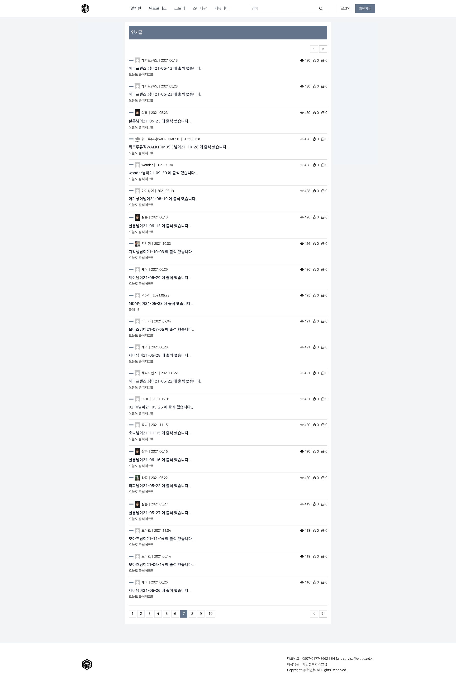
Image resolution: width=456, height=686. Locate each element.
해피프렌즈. (150, 60)
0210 (145, 399)
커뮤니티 (221, 8)
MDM (145, 295)
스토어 (179, 8)
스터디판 (200, 8)
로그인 (345, 8)
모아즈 (146, 321)
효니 (145, 425)
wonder (147, 165)
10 (210, 614)
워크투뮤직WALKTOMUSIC (161, 139)
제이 (145, 269)
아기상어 (148, 191)
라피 (145, 478)
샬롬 (145, 112)
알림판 (136, 8)
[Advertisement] (100, 93)
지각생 (146, 243)
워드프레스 (158, 8)
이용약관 (293, 664)
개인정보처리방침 (314, 664)
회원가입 (365, 8)
